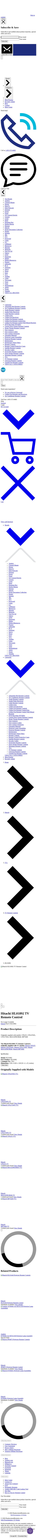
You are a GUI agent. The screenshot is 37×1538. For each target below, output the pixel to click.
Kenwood (8, 238)
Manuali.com (9, 1462)
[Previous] (1, 1007)
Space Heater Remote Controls (14, 353)
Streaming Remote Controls (13, 355)
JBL (6, 235)
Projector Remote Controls (13, 339)
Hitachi (7, 228)
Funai (6, 213)
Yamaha (7, 291)
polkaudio (8, 264)
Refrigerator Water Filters (13, 342)
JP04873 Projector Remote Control (12, 1367)
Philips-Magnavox (10, 260)
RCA (6, 266)
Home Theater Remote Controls (15, 328)
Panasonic (8, 257)
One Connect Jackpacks (12, 333)
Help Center (8, 107)
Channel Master (10, 202)
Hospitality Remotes (11, 1487)
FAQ (6, 1485)
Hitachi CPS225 (30, 1045)
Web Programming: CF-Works (18, 1515)
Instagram (8, 1469)
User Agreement (10, 1446)
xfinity (7, 287)
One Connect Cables (11, 332)
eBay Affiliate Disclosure (12, 1449)
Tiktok (7, 1471)
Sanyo (7, 269)
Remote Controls (10, 344)
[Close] (1, 1004)
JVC (6, 237)
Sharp (6, 271)
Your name (22, 39)
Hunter (7, 231)
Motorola (7, 249)
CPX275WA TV (6, 1133)
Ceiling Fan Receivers (12, 317)
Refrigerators (9, 341)
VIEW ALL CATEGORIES (13, 364)
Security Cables (10, 350)
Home (7, 762)
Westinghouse (9, 285)
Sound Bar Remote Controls (13, 352)
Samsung (7, 267)
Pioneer (7, 262)
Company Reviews (11, 1444)
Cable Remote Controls (12, 314)
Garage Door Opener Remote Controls (17, 326)
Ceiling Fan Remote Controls (14, 319)
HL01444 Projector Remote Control (12, 1303)
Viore (6, 282)
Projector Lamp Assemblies (13, 337)
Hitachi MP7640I (18, 1049)
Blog (6, 103)
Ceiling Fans (9, 315)
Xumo (7, 289)
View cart (4, 522)
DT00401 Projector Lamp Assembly (12, 1398)
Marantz (7, 248)
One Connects (9, 330)
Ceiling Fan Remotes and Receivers (16, 394)
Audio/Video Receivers (12, 312)
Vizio (6, 284)
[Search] (2, 382)
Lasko (7, 240)
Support (3, 403)
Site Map (7, 1491)
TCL (6, 275)
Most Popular (9, 100)
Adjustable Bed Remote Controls (15, 306)
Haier (6, 220)
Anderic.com (9, 1460)
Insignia (7, 233)
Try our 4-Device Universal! (13, 392)
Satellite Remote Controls (13, 348)
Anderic (7, 201)
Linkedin (7, 1473)
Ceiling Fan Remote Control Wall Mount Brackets (20, 323)
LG (6, 242)
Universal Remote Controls (13, 361)
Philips (7, 258)
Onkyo (7, 253)
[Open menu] (2, 57)
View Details (18, 1103)
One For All (8, 251)
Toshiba (7, 276)
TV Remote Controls (11, 359)
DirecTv (7, 206)
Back (3, 195)
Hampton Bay (9, 222)
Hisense (7, 226)
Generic (7, 217)
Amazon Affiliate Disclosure (13, 1451)
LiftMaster (8, 244)
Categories (9, 88)
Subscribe (4, 41)
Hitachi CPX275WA (20, 1047)
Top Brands (8, 199)
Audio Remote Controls (12, 310)
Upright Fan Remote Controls (14, 362)
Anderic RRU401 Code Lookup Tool (16, 1489)
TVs (6, 357)
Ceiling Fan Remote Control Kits (15, 321)
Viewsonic (8, 280)
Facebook (8, 1467)
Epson (7, 211)
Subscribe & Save (7, 54)
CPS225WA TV (6, 1101)
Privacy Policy (9, 1448)
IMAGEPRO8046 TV (8, 1195)
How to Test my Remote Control (15, 1493)
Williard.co (8, 1464)
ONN (6, 255)
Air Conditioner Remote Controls (15, 308)
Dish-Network (9, 208)
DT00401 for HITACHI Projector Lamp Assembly (17, 1336)
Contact (7, 105)
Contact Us (8, 1482)
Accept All (13, 1536)
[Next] (3, 1007)
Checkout (10, 522)
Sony (6, 273)
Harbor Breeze (9, 224)
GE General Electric (11, 215)
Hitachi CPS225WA (7, 1047)
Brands (8, 78)
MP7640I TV (5, 1226)
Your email (22, 37)
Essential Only (22, 1536)
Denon (7, 204)
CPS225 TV (5, 1164)
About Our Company (11, 1484)
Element (7, 210)
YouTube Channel (10, 1466)
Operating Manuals (11, 335)
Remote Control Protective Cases (15, 346)
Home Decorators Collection (14, 229)
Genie (6, 219)
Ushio (6, 278)
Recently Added (10, 102)
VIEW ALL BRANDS (12, 293)
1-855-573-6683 (11, 150)
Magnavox (8, 246)
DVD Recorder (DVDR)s (13, 324)
